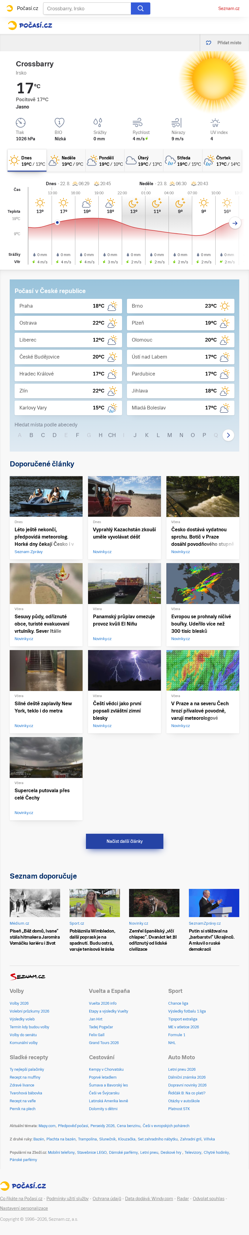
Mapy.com (47, 1126)
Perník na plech (23, 1109)
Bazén (38, 1139)
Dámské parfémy (123, 1152)
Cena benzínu (128, 1126)
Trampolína (87, 1139)
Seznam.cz (229, 8)
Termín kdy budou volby (29, 1027)
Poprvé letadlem (103, 1077)
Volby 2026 (19, 1003)
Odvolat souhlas (208, 1198)
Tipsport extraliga (182, 1019)
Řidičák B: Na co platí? (187, 1093)
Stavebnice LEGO (92, 1152)
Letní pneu (149, 1152)
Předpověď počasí (73, 1126)
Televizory (193, 1152)
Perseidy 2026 (102, 1126)
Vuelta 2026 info (103, 1003)
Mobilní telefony (61, 1152)
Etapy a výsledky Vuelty (108, 1011)
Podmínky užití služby (67, 1198)
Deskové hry (171, 1152)
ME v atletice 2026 (183, 1027)
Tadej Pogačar (101, 1027)
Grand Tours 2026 (104, 1043)
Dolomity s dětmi (103, 1109)
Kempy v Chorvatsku (106, 1069)
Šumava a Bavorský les (108, 1085)
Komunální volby (24, 1043)
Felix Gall (96, 1035)
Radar (183, 1198)
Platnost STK (179, 1109)
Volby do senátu (23, 1035)
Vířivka (209, 1139)
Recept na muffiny (25, 1077)
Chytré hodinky (216, 1152)
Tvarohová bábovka (26, 1093)
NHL (172, 1043)
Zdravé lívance (22, 1085)
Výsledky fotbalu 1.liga (187, 1011)
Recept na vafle (23, 1101)
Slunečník (107, 1139)
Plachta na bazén (61, 1139)
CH (112, 435)
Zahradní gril (190, 1139)
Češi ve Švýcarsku (104, 1093)
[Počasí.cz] (30, 25)
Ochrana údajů (107, 1198)
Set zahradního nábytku (158, 1139)
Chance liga (178, 1003)
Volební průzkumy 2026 (29, 1011)
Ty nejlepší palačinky (27, 1069)
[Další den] (235, 223)
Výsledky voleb (22, 1019)
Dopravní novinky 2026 (187, 1085)
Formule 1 (176, 1035)
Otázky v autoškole (184, 1101)
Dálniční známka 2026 (187, 1077)
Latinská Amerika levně (108, 1101)
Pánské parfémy (23, 1160)
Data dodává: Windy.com (149, 1198)
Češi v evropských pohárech (166, 1126)
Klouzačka (126, 1139)
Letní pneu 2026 (182, 1069)
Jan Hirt (95, 1019)
